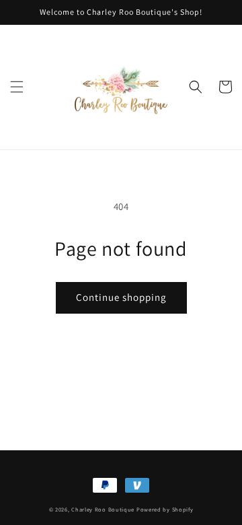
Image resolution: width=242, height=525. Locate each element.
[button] (17, 87)
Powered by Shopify (165, 509)
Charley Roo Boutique (102, 509)
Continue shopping (121, 297)
